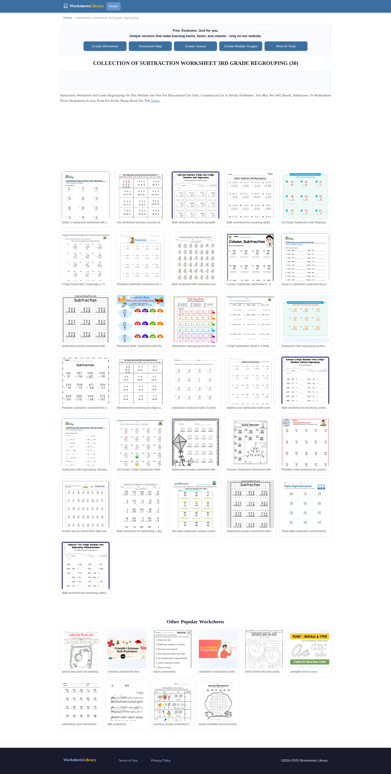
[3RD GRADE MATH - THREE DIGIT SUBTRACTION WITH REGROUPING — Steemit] (141, 202)
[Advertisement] (195, 138)
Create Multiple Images (240, 46)
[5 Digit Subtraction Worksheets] (250, 326)
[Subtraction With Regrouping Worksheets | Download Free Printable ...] (305, 319)
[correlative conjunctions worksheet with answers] (218, 649)
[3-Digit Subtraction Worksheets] (140, 262)
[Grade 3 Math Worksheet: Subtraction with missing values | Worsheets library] (86, 449)
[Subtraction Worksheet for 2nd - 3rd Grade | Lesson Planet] (195, 387)
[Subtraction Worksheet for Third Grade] (250, 509)
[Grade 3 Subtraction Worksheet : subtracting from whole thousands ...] (305, 264)
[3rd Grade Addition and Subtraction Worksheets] (250, 386)
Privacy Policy (161, 760)
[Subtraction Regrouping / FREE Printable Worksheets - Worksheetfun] (85, 328)
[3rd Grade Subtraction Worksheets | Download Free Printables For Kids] (305, 198)
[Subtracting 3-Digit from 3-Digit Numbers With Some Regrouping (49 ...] (195, 264)
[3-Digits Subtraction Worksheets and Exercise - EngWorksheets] (305, 452)
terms (155, 101)
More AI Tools (286, 46)
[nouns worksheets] (172, 654)
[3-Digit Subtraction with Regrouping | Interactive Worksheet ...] (195, 326)
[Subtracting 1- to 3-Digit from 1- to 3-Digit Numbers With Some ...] (141, 511)
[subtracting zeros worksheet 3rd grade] (81, 707)
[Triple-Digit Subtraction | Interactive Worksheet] (305, 511)
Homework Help (150, 46)
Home (113, 6)
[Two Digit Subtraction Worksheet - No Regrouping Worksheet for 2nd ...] (195, 511)
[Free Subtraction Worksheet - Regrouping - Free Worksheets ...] (86, 388)
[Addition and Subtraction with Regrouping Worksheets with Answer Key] (250, 205)
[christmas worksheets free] (126, 649)
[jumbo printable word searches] (218, 701)
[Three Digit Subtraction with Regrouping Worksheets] (141, 449)
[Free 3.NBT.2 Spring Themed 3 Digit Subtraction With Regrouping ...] (195, 449)
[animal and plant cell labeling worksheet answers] (81, 654)
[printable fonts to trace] (309, 649)
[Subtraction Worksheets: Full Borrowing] (86, 510)
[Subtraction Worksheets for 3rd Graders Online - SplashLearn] (195, 205)
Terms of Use (128, 760)
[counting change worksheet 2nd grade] (172, 709)
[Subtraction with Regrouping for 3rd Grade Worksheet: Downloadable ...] (141, 329)
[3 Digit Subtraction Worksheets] (86, 264)
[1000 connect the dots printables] (264, 656)
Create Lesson (195, 46)
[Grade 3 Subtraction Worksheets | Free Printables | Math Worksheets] (250, 267)
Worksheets (79, 760)
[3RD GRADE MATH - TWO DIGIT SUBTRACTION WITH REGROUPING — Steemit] (141, 387)
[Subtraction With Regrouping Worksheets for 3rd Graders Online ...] (86, 575)
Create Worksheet (105, 46)
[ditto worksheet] (126, 709)
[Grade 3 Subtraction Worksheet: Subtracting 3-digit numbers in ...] (86, 202)
